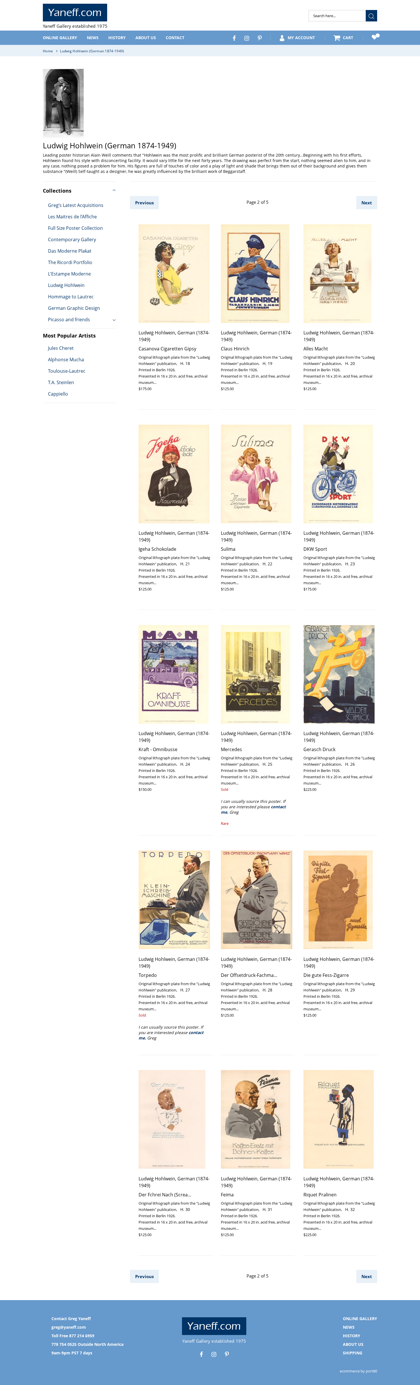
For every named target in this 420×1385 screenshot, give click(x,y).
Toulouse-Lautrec (66, 371)
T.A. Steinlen (61, 382)
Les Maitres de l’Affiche (72, 216)
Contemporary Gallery (72, 239)
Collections (57, 190)
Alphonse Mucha (66, 359)
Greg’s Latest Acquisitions (75, 205)
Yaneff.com (75, 12)
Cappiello (58, 394)
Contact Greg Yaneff (71, 1318)
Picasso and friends (69, 319)
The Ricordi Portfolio (70, 262)
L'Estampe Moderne (69, 274)
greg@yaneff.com (68, 1327)
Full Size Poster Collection (75, 228)
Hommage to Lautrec (71, 297)
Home (48, 51)
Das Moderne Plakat (69, 251)
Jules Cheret (61, 348)
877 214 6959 (81, 1335)
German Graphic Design (74, 308)
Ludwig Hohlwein (66, 285)
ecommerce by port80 (358, 1371)
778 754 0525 (64, 1344)
